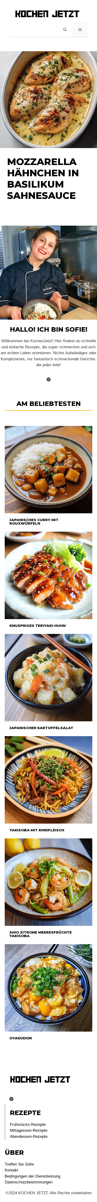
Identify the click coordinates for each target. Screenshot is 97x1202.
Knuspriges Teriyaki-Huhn (37, 625)
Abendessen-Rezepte (29, 1136)
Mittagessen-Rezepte (28, 1130)
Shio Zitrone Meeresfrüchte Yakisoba (40, 934)
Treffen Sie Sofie (19, 1164)
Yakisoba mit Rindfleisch (36, 830)
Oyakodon (20, 1038)
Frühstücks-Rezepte (28, 1124)
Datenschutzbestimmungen (29, 1182)
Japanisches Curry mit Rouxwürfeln (33, 522)
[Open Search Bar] (65, 30)
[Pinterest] (11, 1098)
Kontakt (11, 1170)
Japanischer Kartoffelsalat (41, 728)
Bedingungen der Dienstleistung (32, 1176)
